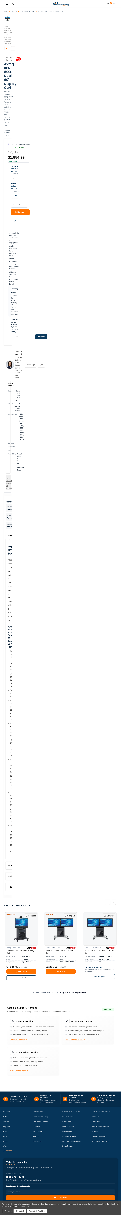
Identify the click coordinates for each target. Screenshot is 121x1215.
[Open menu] (7, 4)
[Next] (13, 48)
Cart (114, 3)
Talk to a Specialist (17, 1040)
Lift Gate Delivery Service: (15, 170)
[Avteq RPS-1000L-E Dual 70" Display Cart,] (100, 929)
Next (113, 903)
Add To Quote (21, 978)
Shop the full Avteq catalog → (74, 992)
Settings (8, 1211)
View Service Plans (18, 1071)
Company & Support (101, 1112)
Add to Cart (20, 212)
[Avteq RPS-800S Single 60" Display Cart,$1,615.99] (21, 929)
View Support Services (74, 1040)
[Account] (108, 4)
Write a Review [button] (9, 58)
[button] (21, 971)
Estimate (41, 337)
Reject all (20, 1211)
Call (41, 365)
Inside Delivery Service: (15, 187)
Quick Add (60, 971)
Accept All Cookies (37, 1211)
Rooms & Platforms (71, 1112)
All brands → (8, 1151)
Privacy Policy (25, 1206)
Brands (6, 1112)
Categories (38, 1112)
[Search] (13, 3)
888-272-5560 (15, 1177)
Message (31, 365)
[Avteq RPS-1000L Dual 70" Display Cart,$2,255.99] (61, 929)
